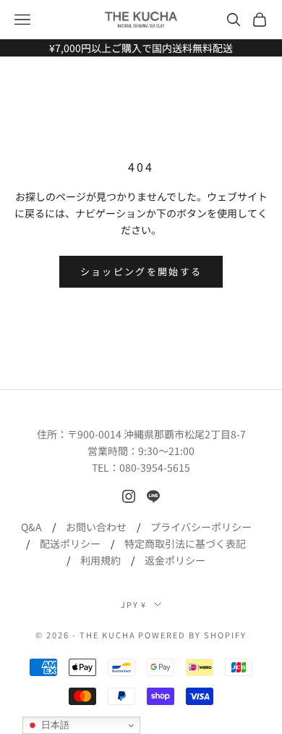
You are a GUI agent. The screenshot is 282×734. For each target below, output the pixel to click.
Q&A (31, 527)
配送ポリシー (70, 543)
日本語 (53, 725)
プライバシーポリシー (201, 527)
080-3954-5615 (154, 467)
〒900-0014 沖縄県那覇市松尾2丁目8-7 (156, 434)
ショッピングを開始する (141, 271)
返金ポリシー (175, 560)
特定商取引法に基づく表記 (185, 543)
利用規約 (100, 560)
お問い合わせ (96, 527)
